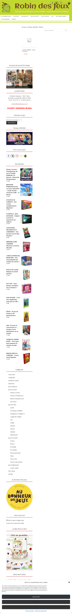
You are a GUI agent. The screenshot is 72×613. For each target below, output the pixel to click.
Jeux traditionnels (61, 16)
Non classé (11, 471)
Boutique (16, 16)
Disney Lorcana (15, 393)
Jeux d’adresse (5, 19)
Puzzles (10, 474)
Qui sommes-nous (6, 16)
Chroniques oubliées (16, 411)
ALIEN (12, 408)
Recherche (11, 123)
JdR (52, 16)
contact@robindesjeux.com (19, 104)
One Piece (13, 402)
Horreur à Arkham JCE (16, 396)
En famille (13, 447)
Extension (11, 383)
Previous (8, 69)
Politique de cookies (29, 610)
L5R (11, 420)
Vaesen (12, 429)
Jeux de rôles (12, 405)
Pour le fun (13, 459)
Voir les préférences (36, 607)
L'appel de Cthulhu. (16, 417)
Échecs (12, 444)
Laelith (12, 423)
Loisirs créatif (14, 468)
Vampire (12, 432)
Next (30, 69)
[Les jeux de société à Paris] (35, 7)
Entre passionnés (15, 453)
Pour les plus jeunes (16, 462)
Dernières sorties (13, 380)
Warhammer (14, 435)
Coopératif (11, 377)
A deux (12, 441)
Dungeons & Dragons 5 (17, 414)
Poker (12, 456)
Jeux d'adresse (12, 386)
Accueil (24, 27)
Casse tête (11, 374)
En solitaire (13, 450)
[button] (69, 582)
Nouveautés (24, 16)
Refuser (36, 602)
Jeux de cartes (45, 16)
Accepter (36, 597)
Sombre (12, 426)
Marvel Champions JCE (17, 399)
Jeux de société (35, 16)
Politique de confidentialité (41, 610)
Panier (14, 19)
